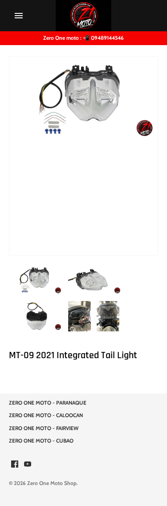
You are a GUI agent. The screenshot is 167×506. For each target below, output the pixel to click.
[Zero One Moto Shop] (83, 15)
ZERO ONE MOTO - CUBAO (41, 441)
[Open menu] (19, 15)
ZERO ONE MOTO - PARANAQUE (47, 403)
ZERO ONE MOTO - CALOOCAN (46, 415)
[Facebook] (14, 464)
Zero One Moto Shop (52, 483)
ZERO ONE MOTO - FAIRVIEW (43, 428)
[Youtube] (27, 464)
